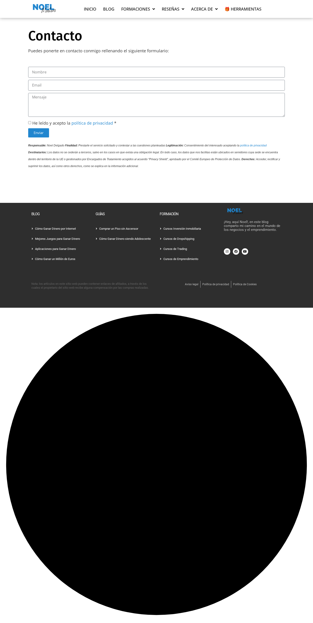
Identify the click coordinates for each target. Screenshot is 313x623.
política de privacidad (92, 123)
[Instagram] (227, 251)
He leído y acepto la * (74, 123)
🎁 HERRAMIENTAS (243, 9)
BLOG (108, 9)
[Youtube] (245, 251)
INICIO (90, 9)
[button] (156, 465)
